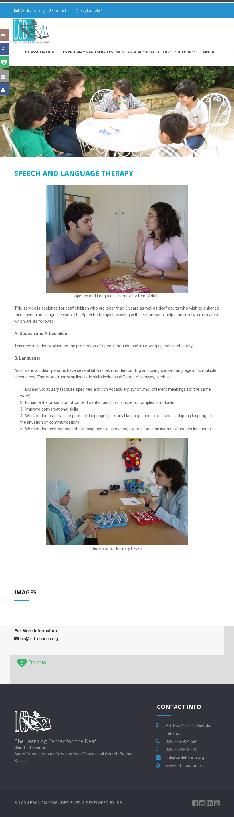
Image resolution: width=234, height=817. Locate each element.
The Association (39, 51)
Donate (37, 662)
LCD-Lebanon (33, 802)
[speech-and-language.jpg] (117, 238)
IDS (119, 802)
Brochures (184, 51)
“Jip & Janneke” (89, 10)
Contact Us (61, 10)
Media (208, 51)
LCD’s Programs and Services (85, 51)
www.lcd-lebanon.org (185, 765)
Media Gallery (32, 10)
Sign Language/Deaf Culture (144, 51)
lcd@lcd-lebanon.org (39, 638)
